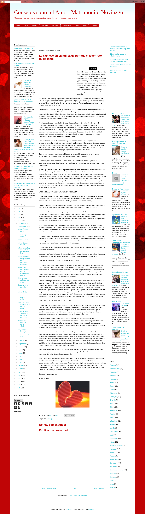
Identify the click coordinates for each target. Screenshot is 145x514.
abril (20, 359)
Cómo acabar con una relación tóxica (118, 55)
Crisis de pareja (23, 240)
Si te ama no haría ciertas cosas (23, 280)
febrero (21, 365)
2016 (19, 372)
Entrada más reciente (48, 488)
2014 (19, 378)
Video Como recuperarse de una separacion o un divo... (23, 271)
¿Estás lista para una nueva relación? (22, 323)
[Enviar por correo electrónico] (65, 415)
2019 (19, 214)
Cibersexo (113, 393)
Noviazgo (113, 449)
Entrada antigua (98, 488)
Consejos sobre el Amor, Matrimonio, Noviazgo (68, 12)
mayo (21, 356)
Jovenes (113, 424)
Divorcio (113, 400)
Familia (112, 414)
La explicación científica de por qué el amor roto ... (23, 314)
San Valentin (114, 459)
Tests (112, 480)
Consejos (94, 26)
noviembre (23, 226)
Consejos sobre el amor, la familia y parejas (119, 143)
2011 (19, 388)
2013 (19, 382)
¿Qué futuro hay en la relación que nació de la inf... (24, 251)
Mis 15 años (117, 301)
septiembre (23, 344)
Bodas (114, 173)
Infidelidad (113, 421)
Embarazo (113, 410)
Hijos (85, 26)
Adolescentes (67, 26)
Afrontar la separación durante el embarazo (27, 83)
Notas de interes (116, 445)
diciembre (22, 223)
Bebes (112, 382)
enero (21, 368)
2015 (19, 375)
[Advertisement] (72, 36)
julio (20, 350)
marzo (21, 362)
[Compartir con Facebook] (72, 415)
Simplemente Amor (116, 470)
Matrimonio (114, 438)
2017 (19, 221)
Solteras (34, 26)
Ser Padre (55, 26)
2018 (19, 217)
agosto (21, 347)
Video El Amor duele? (23, 244)
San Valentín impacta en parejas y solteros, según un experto (29, 120)
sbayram (69, 509)
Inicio (74, 488)
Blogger (91, 509)
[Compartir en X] (70, 415)
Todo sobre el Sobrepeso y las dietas (121, 241)
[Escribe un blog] (67, 415)
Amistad (113, 379)
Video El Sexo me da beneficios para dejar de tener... (23, 233)
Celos (112, 389)
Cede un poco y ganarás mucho (23, 287)
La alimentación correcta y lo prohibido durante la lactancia (24, 185)
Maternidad (114, 431)
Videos (112, 487)
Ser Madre (44, 26)
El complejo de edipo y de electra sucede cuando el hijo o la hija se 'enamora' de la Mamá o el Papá (24, 145)
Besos (26, 26)
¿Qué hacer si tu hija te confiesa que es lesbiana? (23, 101)
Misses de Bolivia (119, 114)
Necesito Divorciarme (120, 189)
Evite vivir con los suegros (23, 48)
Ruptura (113, 456)
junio (20, 353)
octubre (21, 340)
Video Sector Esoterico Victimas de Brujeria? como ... (23, 295)
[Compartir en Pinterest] (74, 415)
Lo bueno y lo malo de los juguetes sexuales (23, 167)
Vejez (112, 484)
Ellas (111, 403)
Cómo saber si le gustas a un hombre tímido (24, 305)
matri (112, 435)
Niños (112, 442)
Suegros (113, 477)
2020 (19, 211)
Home (18, 26)
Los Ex (112, 428)
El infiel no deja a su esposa (124, 193)
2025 (19, 208)
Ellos (111, 407)
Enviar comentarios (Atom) (77, 495)
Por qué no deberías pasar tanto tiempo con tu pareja (24, 333)
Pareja (77, 26)
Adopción (113, 372)
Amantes (113, 376)
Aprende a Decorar (119, 215)
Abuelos (113, 365)
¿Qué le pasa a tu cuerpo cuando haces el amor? (119, 60)
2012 (19, 385)
